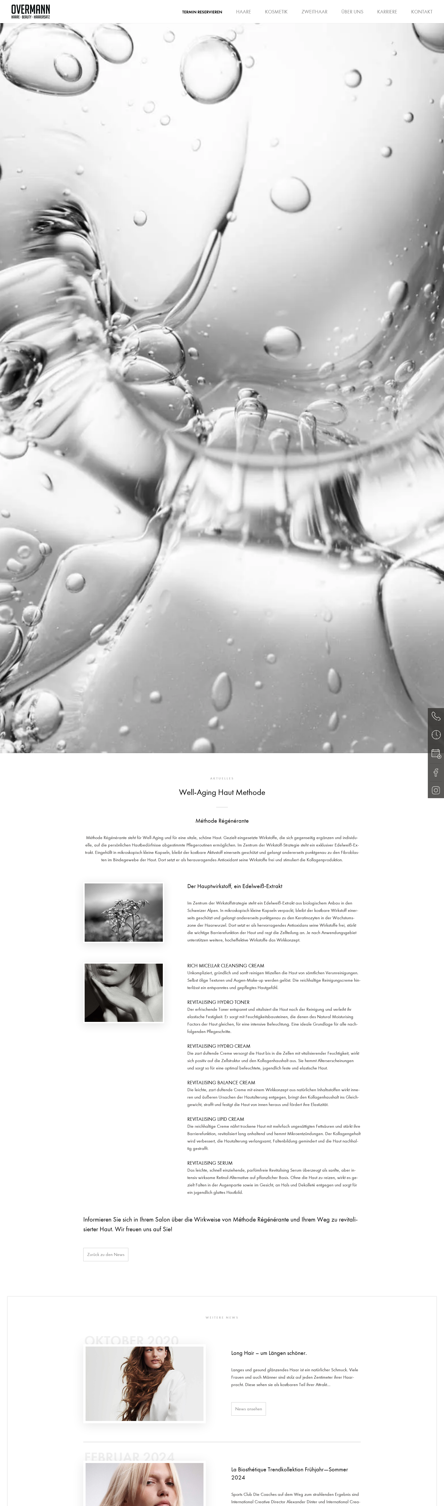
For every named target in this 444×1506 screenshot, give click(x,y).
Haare (243, 12)
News (363, 15)
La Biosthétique (328, 15)
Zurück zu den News (105, 1254)
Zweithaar (314, 12)
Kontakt (421, 12)
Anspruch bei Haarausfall (288, 15)
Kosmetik (276, 12)
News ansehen (248, 1408)
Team (294, 15)
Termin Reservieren (202, 12)
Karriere (387, 12)
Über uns (352, 12)
